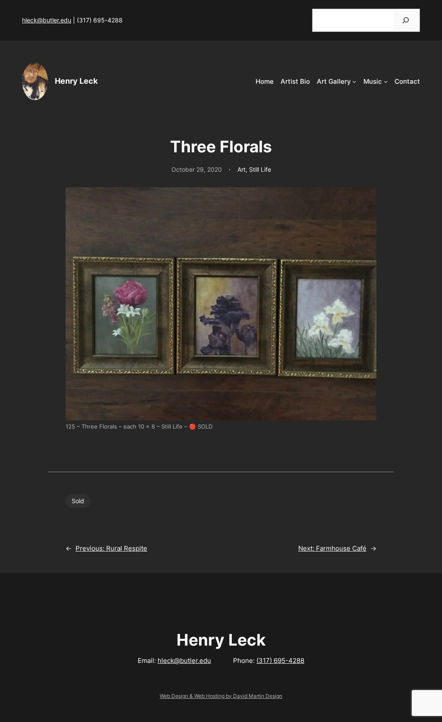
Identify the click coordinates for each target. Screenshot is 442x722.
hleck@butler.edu (46, 20)
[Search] (406, 20)
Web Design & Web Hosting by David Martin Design (221, 696)
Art (241, 169)
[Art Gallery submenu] (354, 81)
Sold (78, 500)
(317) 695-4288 (280, 660)
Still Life (260, 169)
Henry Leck (76, 80)
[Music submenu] (386, 81)
